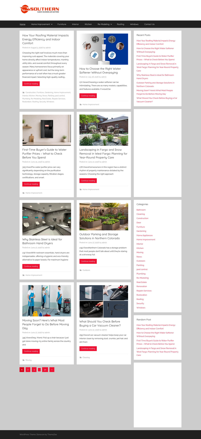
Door (139, 222)
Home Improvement (40, 24)
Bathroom (141, 210)
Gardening (49, 92)
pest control (60, 96)
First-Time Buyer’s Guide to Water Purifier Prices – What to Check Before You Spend (44, 153)
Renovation (142, 286)
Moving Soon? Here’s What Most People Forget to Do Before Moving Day (45, 324)
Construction (31, 92)
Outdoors (86, 270)
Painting (51, 96)
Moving (39, 96)
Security (42, 102)
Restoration (27, 102)
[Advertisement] (156, 156)
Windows (134, 24)
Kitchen (88, 24)
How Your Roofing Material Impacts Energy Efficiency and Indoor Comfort (45, 39)
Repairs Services (58, 99)
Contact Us (149, 24)
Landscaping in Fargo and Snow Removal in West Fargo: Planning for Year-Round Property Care (103, 153)
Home (22, 24)
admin (48, 48)
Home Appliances (145, 235)
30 (45, 369)
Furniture (62, 24)
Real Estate (46, 99)
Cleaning (86, 357)
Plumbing (26, 99)
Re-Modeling (103, 24)
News (44, 96)
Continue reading (31, 84)
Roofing (120, 24)
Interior (75, 24)
